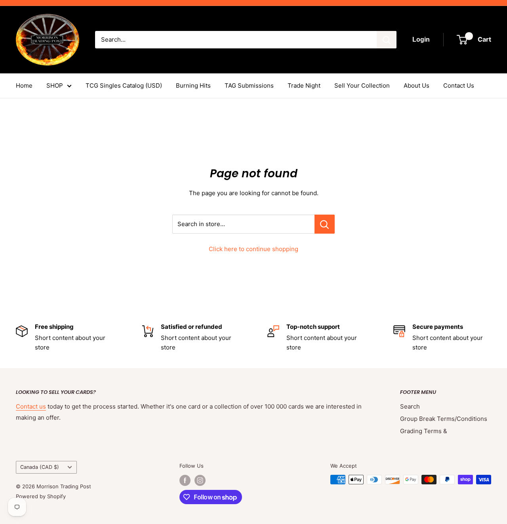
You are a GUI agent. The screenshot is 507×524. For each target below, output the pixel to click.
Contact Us (458, 85)
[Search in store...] (324, 224)
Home (24, 85)
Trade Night (304, 85)
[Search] (386, 39)
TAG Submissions (249, 85)
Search (410, 406)
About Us (416, 85)
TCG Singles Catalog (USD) (124, 85)
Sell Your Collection (362, 85)
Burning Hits (193, 85)
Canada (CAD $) (39, 467)
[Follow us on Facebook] (185, 480)
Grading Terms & (423, 431)
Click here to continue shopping (253, 249)
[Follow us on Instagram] (200, 480)
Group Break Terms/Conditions (443, 418)
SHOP (54, 85)
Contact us (31, 406)
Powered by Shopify (41, 496)
